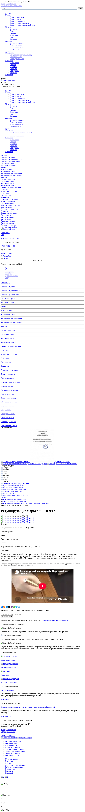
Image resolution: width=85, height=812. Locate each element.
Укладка (13, 33)
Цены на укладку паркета (19, 23)
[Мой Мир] (7, 607)
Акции (8, 51)
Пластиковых (6, 195)
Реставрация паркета (13, 741)
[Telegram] (19, 607)
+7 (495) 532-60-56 (8, 246)
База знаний (14, 63)
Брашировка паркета (8, 165)
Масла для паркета (17, 59)
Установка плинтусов (9, 191)
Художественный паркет (14, 749)
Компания (9, 61)
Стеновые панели (7, 223)
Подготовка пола (7, 203)
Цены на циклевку (17, 17)
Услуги (8, 27)
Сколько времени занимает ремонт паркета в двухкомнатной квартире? (28, 707)
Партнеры (13, 69)
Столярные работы (8, 221)
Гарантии (13, 67)
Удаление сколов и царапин (11, 173)
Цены (7, 15)
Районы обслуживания (14, 767)
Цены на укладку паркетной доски (23, 25)
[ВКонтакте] (2, 607)
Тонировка (14, 35)
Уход (11, 37)
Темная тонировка (8, 201)
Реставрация (5, 155)
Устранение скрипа (8, 171)
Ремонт (12, 31)
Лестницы (13, 39)
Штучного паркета (8, 179)
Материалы (9, 53)
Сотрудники (14, 71)
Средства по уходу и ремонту (21, 55)
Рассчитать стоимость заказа (11, 6)
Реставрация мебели (8, 225)
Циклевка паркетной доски (11, 159)
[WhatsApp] (14, 607)
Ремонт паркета (16, 45)
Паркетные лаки (16, 57)
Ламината (4, 189)
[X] (9, 607)
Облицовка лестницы (9, 215)
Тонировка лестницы (9, 213)
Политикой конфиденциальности (55, 620)
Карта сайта (9, 773)
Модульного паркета (8, 185)
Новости (13, 65)
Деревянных (5, 193)
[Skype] (16, 607)
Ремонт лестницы (7, 211)
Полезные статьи (11, 759)
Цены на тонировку (17, 21)
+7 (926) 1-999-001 (8, 253)
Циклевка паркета (16, 43)
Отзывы (8, 13)
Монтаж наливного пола (10, 205)
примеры (8, 41)
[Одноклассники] (4, 607)
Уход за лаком (6, 219)
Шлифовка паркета (8, 163)
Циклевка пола (11, 745)
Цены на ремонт (16, 19)
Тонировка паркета (17, 47)
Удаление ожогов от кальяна (11, 175)
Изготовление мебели (9, 227)
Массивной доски (7, 183)
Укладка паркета (16, 49)
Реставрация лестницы (9, 209)
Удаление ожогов (11, 276)
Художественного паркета (11, 187)
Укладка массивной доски (15, 751)
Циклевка (13, 29)
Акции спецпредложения (15, 765)
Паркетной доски (7, 181)
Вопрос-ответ (10, 769)
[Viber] (12, 607)
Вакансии (13, 73)
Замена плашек (6, 169)
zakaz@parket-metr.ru (8, 4)
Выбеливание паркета (9, 199)
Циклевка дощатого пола (10, 161)
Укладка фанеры (7, 207)
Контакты (9, 75)
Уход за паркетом (7, 217)
